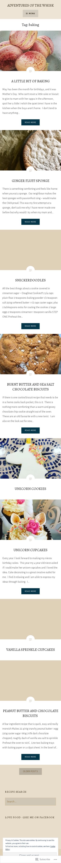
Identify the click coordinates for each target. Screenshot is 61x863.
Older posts (30, 771)
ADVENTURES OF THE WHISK (30, 5)
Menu (32, 13)
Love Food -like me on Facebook (29, 817)
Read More (30, 122)
